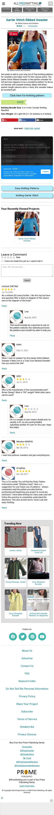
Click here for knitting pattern (27, 95)
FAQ (27, 673)
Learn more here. (27, 786)
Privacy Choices (27, 734)
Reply (4, 306)
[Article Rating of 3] (21, 26)
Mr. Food (27, 758)
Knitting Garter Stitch (27, 195)
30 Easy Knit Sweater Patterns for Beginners (38, 615)
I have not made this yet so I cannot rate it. (23, 261)
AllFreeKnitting (27, 754)
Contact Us (27, 666)
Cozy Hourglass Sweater (15, 615)
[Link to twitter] (23, 636)
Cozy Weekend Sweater (38, 583)
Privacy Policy (27, 696)
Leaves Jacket (16, 551)
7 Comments (32, 26)
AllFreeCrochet (27, 750)
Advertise (27, 658)
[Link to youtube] (42, 636)
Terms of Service (27, 719)
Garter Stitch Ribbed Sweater (27, 240)
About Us (27, 650)
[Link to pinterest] (32, 636)
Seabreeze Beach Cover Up (38, 552)
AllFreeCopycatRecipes (27, 762)
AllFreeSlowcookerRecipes (27, 765)
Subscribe (27, 711)
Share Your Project (27, 704)
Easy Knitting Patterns (27, 188)
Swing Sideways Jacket (16, 582)
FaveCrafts (27, 747)
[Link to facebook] (13, 636)
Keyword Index (27, 681)
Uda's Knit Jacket (32, 128)
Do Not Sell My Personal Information (27, 688)
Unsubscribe (27, 726)
